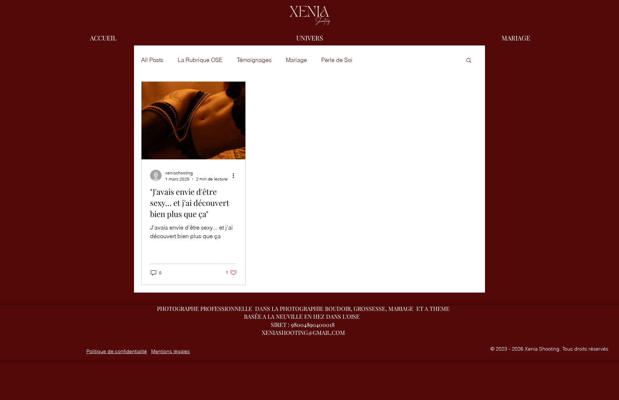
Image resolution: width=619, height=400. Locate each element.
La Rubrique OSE (200, 59)
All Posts (152, 59)
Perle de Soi (336, 59)
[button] (516, 38)
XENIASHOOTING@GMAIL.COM (303, 332)
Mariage (296, 59)
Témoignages (254, 59)
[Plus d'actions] (235, 175)
